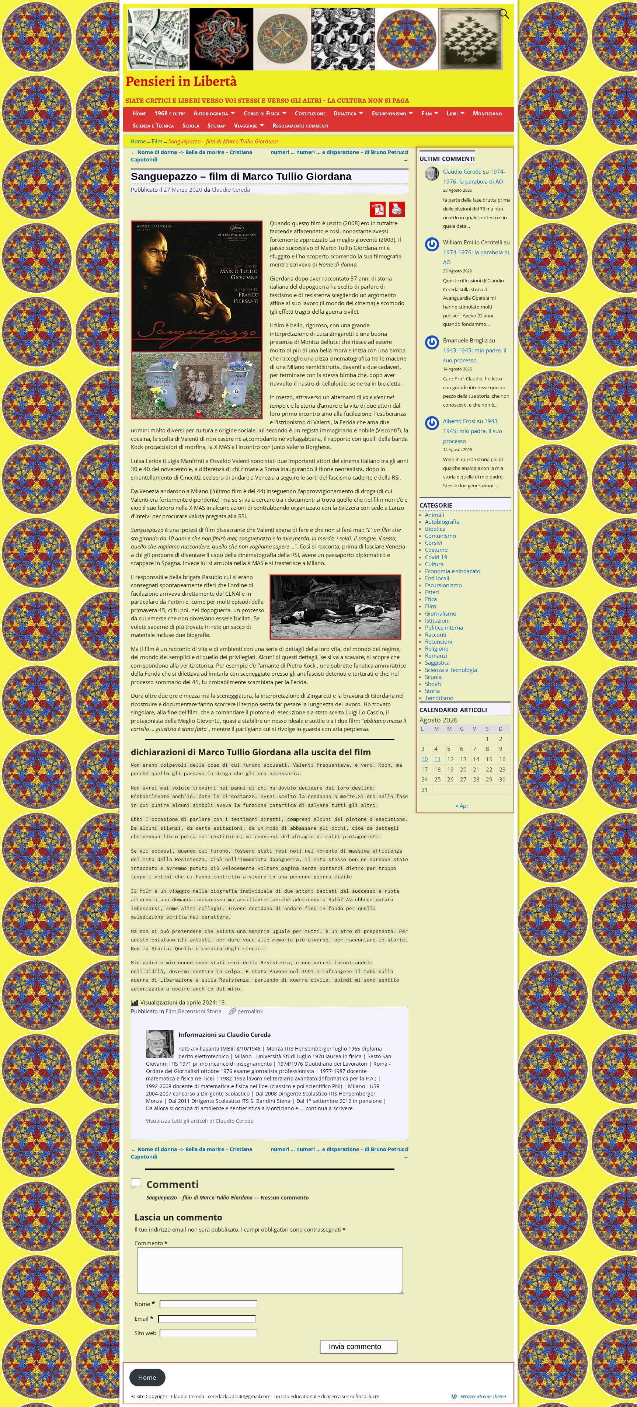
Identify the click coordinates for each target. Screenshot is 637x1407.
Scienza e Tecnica (153, 125)
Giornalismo (440, 613)
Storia (214, 1011)
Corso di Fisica (262, 113)
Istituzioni (437, 620)
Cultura (434, 564)
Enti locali (437, 578)
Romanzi (436, 655)
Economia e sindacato (452, 571)
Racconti (435, 634)
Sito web (145, 1333)
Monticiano (487, 113)
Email (144, 1318)
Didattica (345, 113)
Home (139, 113)
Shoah (433, 683)
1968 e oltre (169, 113)
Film (426, 113)
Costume (436, 549)
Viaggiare (245, 125)
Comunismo (440, 535)
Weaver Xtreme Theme (483, 1396)
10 (424, 759)
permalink (250, 1011)
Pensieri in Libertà (181, 81)
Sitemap (217, 125)
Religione (436, 648)
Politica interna (444, 627)
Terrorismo (439, 697)
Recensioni (191, 1011)
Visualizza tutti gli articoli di (200, 1121)
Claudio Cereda (462, 171)
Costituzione (310, 113)
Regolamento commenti (300, 125)
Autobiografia (211, 113)
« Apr (462, 805)
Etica (431, 599)
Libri (452, 113)
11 (437, 759)
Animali (434, 514)
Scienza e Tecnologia (451, 669)
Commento (151, 1243)
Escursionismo (389, 113)
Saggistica (437, 662)
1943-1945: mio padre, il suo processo (472, 431)
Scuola (190, 125)
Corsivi (433, 542)
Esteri (432, 592)
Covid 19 (436, 557)
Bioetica (435, 528)
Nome (145, 1303)
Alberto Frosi (459, 421)
